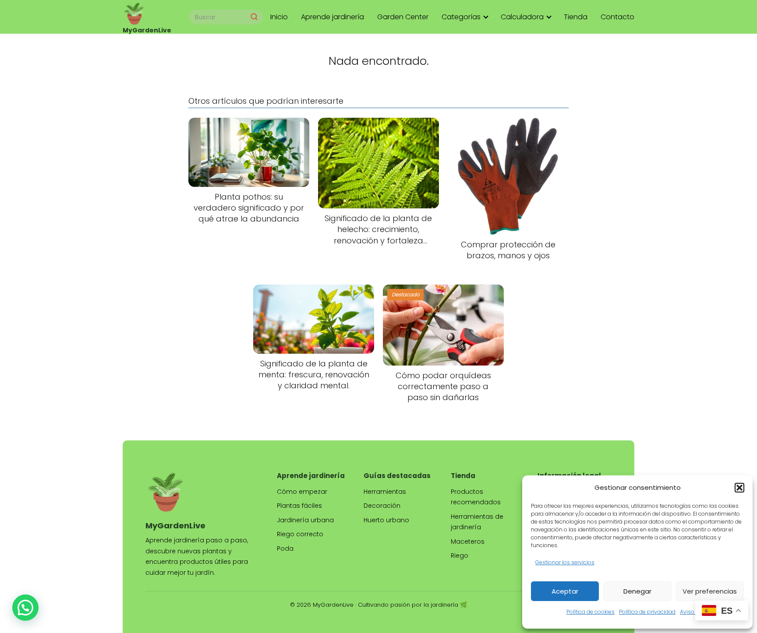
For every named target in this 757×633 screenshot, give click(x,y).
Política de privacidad (647, 611)
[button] (739, 487)
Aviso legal (694, 611)
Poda (285, 548)
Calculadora (522, 17)
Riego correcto (300, 534)
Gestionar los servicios (564, 562)
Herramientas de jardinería (477, 522)
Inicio (279, 17)
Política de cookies (590, 611)
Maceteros (468, 541)
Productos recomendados (476, 497)
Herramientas (385, 491)
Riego (459, 555)
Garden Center (402, 17)
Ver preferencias (710, 591)
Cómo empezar (302, 491)
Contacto (617, 17)
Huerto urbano (386, 520)
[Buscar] (254, 17)
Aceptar (565, 591)
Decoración (382, 505)
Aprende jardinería (332, 17)
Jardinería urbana (305, 520)
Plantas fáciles (299, 505)
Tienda (575, 17)
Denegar (637, 591)
